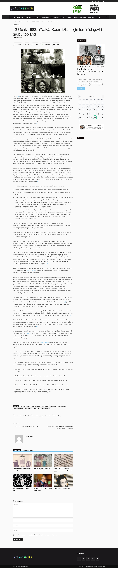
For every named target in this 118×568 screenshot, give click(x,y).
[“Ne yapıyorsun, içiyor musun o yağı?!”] (22, 480)
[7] (70, 315)
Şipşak (62, 17)
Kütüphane (91, 17)
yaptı (37, 326)
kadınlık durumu (62, 406)
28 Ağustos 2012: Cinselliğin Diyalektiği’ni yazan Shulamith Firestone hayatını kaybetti (91, 70)
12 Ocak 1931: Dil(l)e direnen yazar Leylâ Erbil (25, 426)
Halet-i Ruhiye (54, 17)
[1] (18, 96)
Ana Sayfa (15, 22)
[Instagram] (95, 1)
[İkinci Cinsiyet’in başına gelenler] (63, 480)
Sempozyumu (31, 270)
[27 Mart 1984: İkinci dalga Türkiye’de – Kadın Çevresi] (22, 460)
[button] (106, 17)
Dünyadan (36, 17)
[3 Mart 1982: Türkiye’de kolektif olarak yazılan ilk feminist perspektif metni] (63, 460)
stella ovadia (28, 408)
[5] (47, 263)
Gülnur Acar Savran (35, 406)
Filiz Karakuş (16, 37)
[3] (36, 123)
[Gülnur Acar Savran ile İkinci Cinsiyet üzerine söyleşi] (43, 480)
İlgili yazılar (17, 450)
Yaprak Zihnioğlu (36, 408)
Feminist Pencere (18, 17)
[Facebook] (92, 1)
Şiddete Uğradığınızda (91, 566)
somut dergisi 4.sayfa (18, 408)
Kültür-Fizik (28, 17)
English (98, 17)
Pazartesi (29, 333)
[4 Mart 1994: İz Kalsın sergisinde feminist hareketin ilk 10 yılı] (43, 460)
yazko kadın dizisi (46, 408)
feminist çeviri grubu (25, 406)
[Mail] (98, 1)
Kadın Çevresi (45, 342)
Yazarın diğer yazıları (27, 450)
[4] (38, 181)
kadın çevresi (53, 406)
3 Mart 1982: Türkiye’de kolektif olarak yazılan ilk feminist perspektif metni (63, 470)
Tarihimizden (45, 17)
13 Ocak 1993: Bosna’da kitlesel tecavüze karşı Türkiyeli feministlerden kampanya (59, 427)
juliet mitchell (45, 406)
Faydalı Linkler (101, 566)
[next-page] (17, 494)
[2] (18, 109)
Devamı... (80, 88)
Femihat (69, 17)
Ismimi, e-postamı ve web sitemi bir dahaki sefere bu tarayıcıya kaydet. (36, 535)
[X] (101, 1)
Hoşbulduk (81, 566)
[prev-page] (14, 494)
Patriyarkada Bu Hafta (80, 17)
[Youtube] (104, 1)
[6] (65, 302)
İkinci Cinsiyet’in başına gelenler (62, 488)
